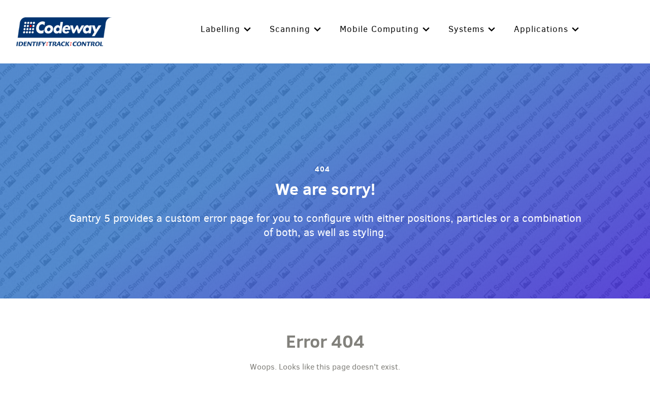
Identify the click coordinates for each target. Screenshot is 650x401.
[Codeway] (64, 30)
